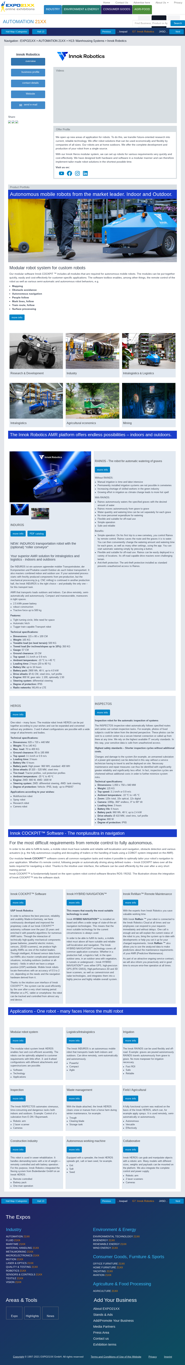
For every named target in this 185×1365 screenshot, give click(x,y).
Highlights (32, 1316)
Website (29, 93)
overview (30, 61)
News (50, 1316)
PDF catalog (37, 533)
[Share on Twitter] (9, 121)
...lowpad (122, 31)
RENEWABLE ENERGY (109, 1244)
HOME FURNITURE (108, 1267)
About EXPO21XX (106, 1309)
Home (106, 2)
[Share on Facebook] (13, 121)
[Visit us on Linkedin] (85, 173)
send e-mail (29, 104)
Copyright (18, 1356)
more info (17, 317)
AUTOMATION (18, 1236)
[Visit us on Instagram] (77, 173)
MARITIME (15, 1244)
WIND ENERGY (105, 1247)
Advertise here (142, 2)
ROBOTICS (16, 1270)
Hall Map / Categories (16, 31)
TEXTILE (14, 1278)
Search (178, 23)
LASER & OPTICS (19, 1263)
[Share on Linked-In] (16, 121)
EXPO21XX (28, 40)
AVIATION (102, 1275)
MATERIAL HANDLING (22, 1247)
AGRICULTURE (105, 1290)
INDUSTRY (53, 9)
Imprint (168, 1356)
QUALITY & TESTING (22, 1266)
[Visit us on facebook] (69, 173)
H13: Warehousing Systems (86, 40)
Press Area (101, 1332)
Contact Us (121, 2)
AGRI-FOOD (142, 9)
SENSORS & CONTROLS (24, 1274)
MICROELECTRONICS (22, 1255)
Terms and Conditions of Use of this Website (116, 1356)
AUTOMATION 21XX (52, 40)
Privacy (178, 2)
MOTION (14, 1259)
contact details (30, 82)
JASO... (163, 31)
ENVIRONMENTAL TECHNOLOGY (116, 1236)
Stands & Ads (103, 1314)
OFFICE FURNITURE (109, 1263)
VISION (13, 1282)
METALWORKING (19, 1251)
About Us (161, 2)
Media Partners (104, 1326)
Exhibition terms (104, 1344)
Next (177, 31)
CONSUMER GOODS (116, 9)
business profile (29, 71)
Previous (106, 31)
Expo (14, 1316)
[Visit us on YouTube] (61, 173)
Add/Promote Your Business (113, 1320)
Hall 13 (40, 31)
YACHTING (103, 1271)
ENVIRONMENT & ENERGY (81, 9)
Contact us (101, 1338)
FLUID (13, 1240)
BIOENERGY (104, 1240)
